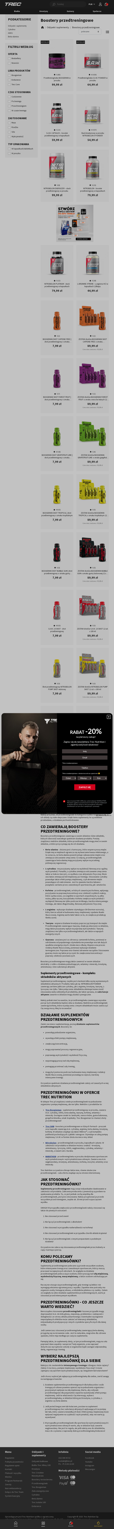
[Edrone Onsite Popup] (57, 764)
